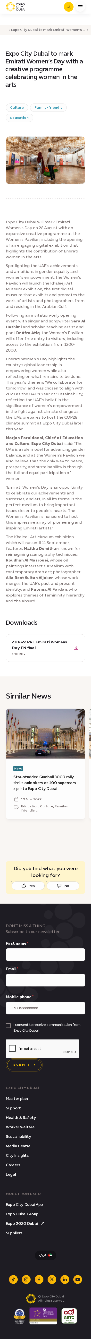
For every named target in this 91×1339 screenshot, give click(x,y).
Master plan (17, 1098)
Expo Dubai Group (22, 1214)
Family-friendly (48, 107)
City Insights (17, 1155)
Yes (32, 886)
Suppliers (14, 1233)
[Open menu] (80, 7)
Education (19, 118)
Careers (13, 1165)
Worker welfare (20, 1127)
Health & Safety (21, 1117)
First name (16, 943)
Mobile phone (19, 996)
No (67, 886)
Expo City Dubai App (24, 1204)
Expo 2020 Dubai (22, 1223)
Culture (17, 107)
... (7, 30)
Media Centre (18, 1146)
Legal (11, 1174)
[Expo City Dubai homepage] (15, 6)
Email (11, 969)
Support (13, 1108)
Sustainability (18, 1136)
